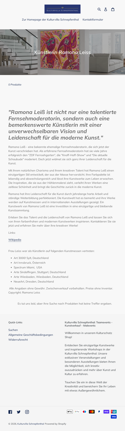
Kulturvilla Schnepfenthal (30, 423)
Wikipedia (14, 239)
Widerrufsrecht (18, 339)
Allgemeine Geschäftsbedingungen (30, 335)
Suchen (13, 330)
